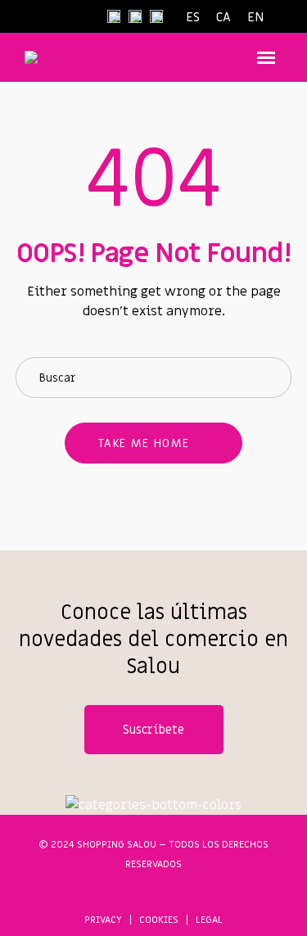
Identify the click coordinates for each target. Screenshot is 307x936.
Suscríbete (153, 729)
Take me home (144, 443)
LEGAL (209, 919)
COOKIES (158, 919)
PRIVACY (103, 919)
